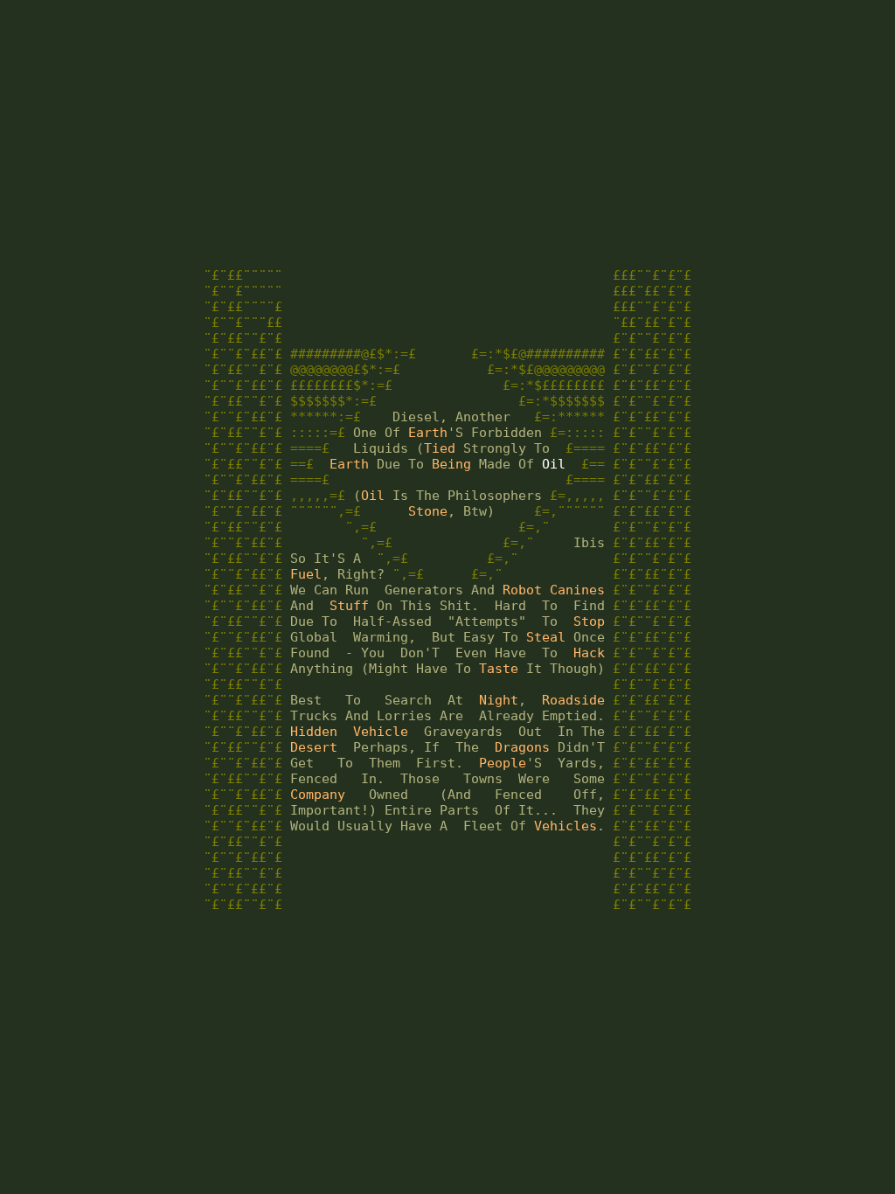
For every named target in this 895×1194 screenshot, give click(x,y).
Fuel (306, 574)
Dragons (522, 747)
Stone (428, 511)
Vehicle (380, 731)
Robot (522, 590)
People (502, 763)
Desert (313, 747)
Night (498, 700)
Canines (577, 590)
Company (317, 794)
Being (451, 464)
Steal (545, 637)
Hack (589, 653)
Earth (428, 433)
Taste (498, 669)
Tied (439, 448)
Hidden (313, 731)
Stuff (349, 606)
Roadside (573, 700)
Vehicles (565, 826)
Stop (589, 621)
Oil (553, 464)
